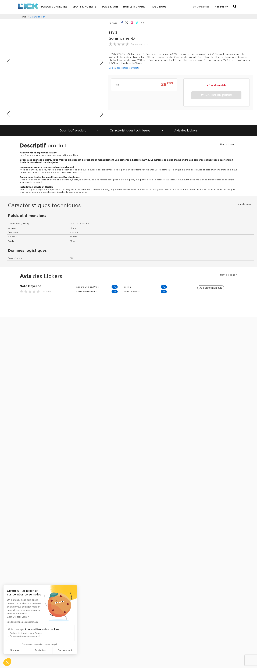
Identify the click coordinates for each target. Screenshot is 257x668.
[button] (7, 662)
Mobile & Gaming (134, 7)
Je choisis (40, 650)
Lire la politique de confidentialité (22, 622)
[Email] (142, 23)
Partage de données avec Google (26, 633)
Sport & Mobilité (84, 7)
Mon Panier (221, 7)
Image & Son (110, 7)
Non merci (15, 650)
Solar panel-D (37, 17)
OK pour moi (65, 650)
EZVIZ (113, 32)
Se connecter (201, 7)
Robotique (158, 7)
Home (23, 17)
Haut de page (228, 144)
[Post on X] (127, 22)
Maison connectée (54, 7)
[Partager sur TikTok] (137, 22)
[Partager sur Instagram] (132, 22)
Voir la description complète (124, 68)
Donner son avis (139, 44)
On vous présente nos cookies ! (25, 636)
